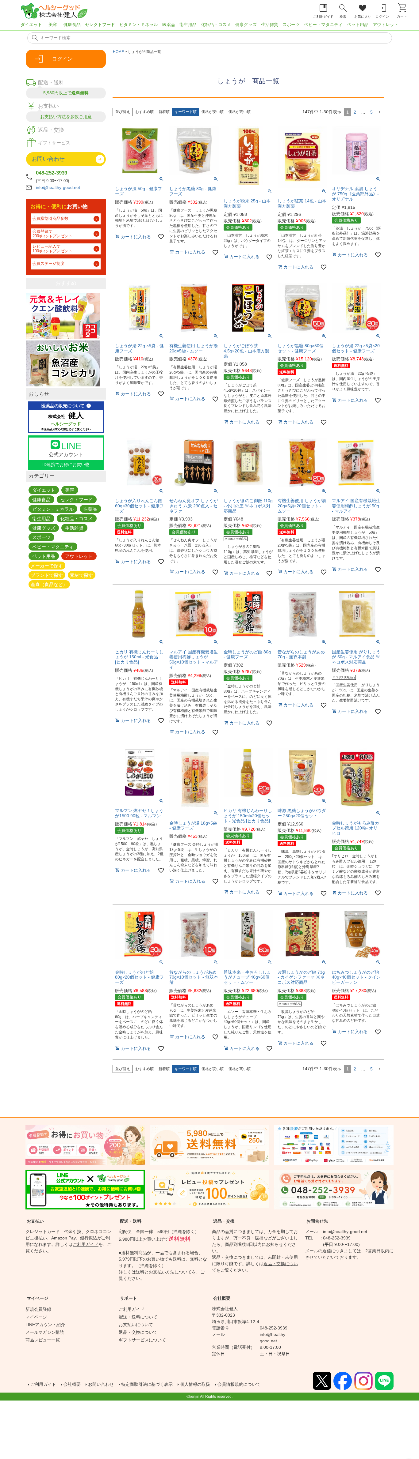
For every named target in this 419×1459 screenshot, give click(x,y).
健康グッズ (246, 24)
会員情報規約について (238, 1384)
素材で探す (81, 574)
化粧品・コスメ (216, 24)
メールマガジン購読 (44, 1332)
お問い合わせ (101, 1384)
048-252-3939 (51, 173)
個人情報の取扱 (195, 1384)
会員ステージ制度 (48, 263)
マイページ (37, 1298)
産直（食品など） (49, 584)
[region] (209, 26)
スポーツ (291, 24)
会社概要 (221, 1298)
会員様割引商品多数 (50, 218)
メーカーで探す (47, 565)
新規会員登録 (38, 1309)
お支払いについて (136, 1324)
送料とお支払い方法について (164, 1271)
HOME (118, 52)
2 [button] (355, 112)
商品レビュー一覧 (42, 1339)
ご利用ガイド (85, 1244)
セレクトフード (100, 24)
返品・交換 (224, 1221)
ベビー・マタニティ (323, 24)
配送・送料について (138, 1316)
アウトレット (385, 24)
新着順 (164, 112)
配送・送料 (130, 1221)
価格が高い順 (240, 112)
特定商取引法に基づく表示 (147, 1384)
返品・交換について (138, 1332)
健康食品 (72, 24)
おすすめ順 (144, 112)
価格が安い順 (213, 112)
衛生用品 (188, 24)
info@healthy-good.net (58, 187)
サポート (128, 1298)
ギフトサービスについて (142, 1339)
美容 (52, 24)
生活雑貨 (269, 24)
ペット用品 (357, 24)
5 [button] (371, 112)
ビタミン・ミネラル (138, 24)
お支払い (35, 1221)
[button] (379, 112)
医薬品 (168, 24)
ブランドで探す (47, 574)
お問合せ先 (317, 1221)
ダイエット (31, 24)
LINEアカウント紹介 (45, 1324)
